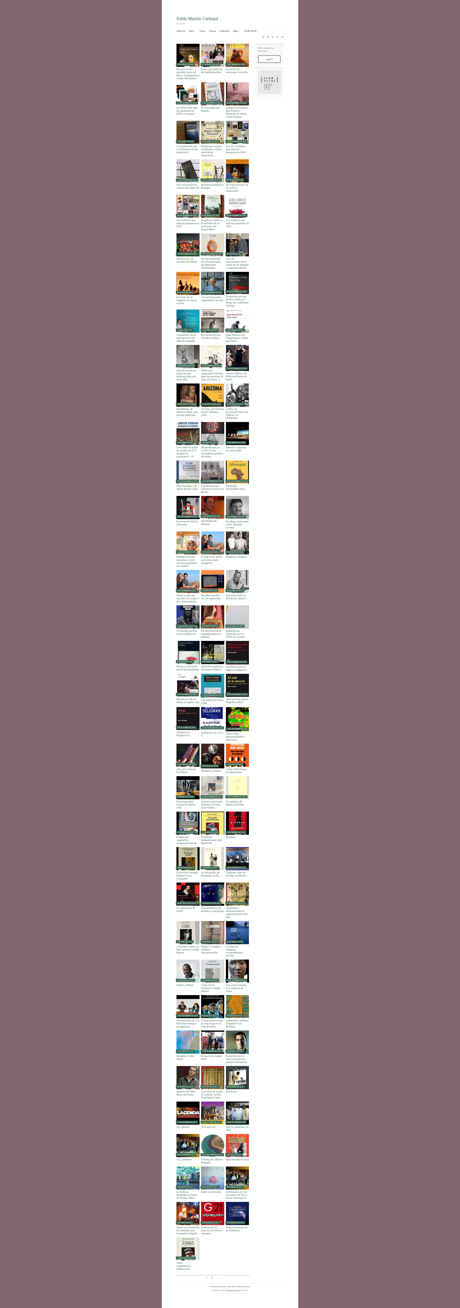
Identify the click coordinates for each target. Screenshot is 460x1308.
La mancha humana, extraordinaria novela (234, 951)
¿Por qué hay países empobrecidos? (237, 700)
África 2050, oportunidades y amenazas (235, 736)
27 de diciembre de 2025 (211, 103)
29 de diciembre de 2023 (187, 215)
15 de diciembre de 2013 (236, 980)
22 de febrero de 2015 (236, 832)
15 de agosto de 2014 (236, 903)
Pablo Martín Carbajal (197, 18)
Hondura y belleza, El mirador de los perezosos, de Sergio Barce (211, 224)
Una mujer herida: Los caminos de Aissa (236, 988)
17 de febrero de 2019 (211, 516)
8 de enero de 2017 (185, 662)
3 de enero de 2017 (210, 662)
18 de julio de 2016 (210, 766)
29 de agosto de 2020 (186, 404)
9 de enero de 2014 (210, 980)
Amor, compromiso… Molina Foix (184, 1265)
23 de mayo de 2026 (185, 64)
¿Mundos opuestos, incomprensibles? (212, 668)
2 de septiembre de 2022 (212, 254)
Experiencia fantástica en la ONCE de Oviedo (235, 634)
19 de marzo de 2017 (186, 626)
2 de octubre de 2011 (186, 1155)
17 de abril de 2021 (210, 330)
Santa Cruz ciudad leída (211, 1057)
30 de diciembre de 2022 (236, 215)
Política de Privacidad (218, 1286)
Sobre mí (180, 31)
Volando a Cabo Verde (185, 1057)
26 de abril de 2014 (235, 942)
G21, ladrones (184, 1159)
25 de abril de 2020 (185, 443)
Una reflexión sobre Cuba (212, 701)
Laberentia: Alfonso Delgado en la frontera (237, 1023)
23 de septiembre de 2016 (212, 728)
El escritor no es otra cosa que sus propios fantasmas (236, 1059)
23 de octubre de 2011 (211, 1122)
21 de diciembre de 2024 (187, 180)
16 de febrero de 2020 (236, 443)
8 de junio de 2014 (184, 942)
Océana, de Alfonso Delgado (212, 1161)
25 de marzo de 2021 (235, 330)
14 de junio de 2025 (185, 141)
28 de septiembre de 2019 (237, 481)
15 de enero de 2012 (235, 1087)
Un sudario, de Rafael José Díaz (235, 803)
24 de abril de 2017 (235, 591)
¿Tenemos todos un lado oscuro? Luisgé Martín (187, 949)
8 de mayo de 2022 (185, 292)
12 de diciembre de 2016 (236, 662)
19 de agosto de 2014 (211, 903)
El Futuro (231, 1091)
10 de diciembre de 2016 (187, 694)
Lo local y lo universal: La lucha (237, 70)
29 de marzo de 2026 (210, 64)
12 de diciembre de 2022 (187, 254)
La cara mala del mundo (210, 109)
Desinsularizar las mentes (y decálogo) (212, 909)
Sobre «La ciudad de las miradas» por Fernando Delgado (187, 1230)
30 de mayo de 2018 (235, 552)
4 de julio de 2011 (234, 1155)
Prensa (212, 31)
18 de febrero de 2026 (236, 64)
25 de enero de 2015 (185, 868)
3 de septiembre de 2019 (187, 517)
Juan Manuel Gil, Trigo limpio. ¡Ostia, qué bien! (237, 338)
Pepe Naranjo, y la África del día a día (187, 487)
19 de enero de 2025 (210, 141)
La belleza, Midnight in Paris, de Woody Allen (186, 1195)
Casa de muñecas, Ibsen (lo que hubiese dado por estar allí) (186, 375)
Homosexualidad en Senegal (212, 186)
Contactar (224, 31)
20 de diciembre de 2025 (236, 103)
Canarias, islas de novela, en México (236, 874)
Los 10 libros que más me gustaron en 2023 (187, 223)
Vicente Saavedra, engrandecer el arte (212, 298)
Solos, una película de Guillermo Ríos (211, 70)
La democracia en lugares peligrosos (236, 668)
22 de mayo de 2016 (185, 797)
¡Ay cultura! (183, 1127)
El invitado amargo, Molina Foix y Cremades (187, 875)
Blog (235, 31)
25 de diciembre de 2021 (211, 292)
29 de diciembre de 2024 (236, 141)
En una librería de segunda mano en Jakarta (211, 633)
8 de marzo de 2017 (210, 626)
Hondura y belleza (236, 556)
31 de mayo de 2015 (185, 832)
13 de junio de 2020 (235, 404)
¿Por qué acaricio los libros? (186, 770)
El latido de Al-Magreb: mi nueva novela (186, 300)
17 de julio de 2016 (234, 764)
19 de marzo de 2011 (235, 1223)
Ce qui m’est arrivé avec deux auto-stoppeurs (211, 559)
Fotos (202, 31)
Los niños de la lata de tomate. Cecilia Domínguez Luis (212, 1094)
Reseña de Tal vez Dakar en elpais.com (187, 700)
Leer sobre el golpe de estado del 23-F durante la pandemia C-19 (187, 452)
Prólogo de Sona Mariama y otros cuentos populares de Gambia (186, 561)
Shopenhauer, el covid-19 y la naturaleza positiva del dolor (212, 452)
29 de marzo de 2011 (210, 1223)
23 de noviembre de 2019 (187, 481)
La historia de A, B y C (212, 734)
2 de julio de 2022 (234, 254)
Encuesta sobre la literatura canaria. (236, 597)
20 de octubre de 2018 (186, 552)
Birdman (231, 837)
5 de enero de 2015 (210, 868)
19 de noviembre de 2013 (187, 1016)
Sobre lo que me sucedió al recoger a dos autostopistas (187, 598)
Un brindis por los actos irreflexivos (186, 632)
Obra (191, 31)
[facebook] (268, 37)
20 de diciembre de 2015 (211, 797)
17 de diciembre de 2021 (236, 292)
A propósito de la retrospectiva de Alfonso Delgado (186, 338)
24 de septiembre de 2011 (212, 1155)
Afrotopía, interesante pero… (236, 487)
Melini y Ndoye (185, 985)
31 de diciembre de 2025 (187, 103)
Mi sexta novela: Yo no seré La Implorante (237, 187)
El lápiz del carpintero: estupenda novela (186, 840)
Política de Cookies (243, 1286)
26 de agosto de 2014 (186, 903)
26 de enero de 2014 (185, 980)
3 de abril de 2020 (209, 443)
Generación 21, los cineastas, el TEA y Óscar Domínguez (236, 1195)
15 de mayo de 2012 (185, 1087)
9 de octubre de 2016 (186, 727)
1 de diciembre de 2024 (211, 180)
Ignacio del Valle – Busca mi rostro (186, 1093)
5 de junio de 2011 (184, 1187)
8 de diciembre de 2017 (186, 591)
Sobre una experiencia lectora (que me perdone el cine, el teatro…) (212, 375)
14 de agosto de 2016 (186, 764)
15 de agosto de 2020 (211, 404)
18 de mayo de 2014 (210, 942)
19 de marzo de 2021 (186, 366)
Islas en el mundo (211, 1191)
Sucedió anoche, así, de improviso (210, 597)
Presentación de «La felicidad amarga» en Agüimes (187, 1023)
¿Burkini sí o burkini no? (183, 734)
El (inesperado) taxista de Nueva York (186, 804)
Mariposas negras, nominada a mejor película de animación (211, 151)
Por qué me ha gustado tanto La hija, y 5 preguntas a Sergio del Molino (187, 73)
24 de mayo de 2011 (210, 1187)
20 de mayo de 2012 (235, 1051)
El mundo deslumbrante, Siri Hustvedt (211, 840)
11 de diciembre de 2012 (211, 1051)
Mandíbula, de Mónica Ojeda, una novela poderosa (187, 412)
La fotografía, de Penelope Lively (210, 874)
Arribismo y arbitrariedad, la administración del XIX (236, 912)
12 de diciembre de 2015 (236, 797)
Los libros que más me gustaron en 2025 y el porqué (187, 110)
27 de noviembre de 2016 (212, 695)
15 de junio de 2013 (185, 1051)
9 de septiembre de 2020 (237, 369)
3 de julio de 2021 (184, 330)
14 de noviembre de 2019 (212, 481)
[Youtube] (282, 37)
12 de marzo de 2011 (186, 1258)
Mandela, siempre (211, 770)
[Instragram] (277, 37)
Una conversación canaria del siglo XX (187, 186)
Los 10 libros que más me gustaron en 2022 (237, 223)
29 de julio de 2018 (210, 552)
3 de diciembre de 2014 (236, 868)
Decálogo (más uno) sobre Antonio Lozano (237, 524)
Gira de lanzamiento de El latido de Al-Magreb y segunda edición (237, 263)
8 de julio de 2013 (209, 1016)
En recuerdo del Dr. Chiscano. (187, 523)
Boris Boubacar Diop (237, 1159)
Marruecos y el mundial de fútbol (186, 260)
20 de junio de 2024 (235, 180)
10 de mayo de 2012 (210, 1087)
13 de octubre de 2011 (236, 1122)
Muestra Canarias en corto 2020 (236, 449)
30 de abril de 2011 (235, 1187)
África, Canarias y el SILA (237, 1128)
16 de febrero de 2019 (236, 517)
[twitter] (273, 37)
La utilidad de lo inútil (185, 909)
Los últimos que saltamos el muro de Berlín (212, 489)
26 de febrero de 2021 (211, 366)
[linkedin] (263, 37)
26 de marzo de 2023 (210, 215)
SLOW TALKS (250, 31)
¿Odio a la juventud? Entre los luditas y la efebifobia (237, 413)
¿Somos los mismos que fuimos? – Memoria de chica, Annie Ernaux (237, 112)
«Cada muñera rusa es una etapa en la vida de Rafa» (212, 1023)
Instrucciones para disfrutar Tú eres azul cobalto (211, 804)
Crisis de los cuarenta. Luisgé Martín (210, 988)
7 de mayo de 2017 (209, 591)
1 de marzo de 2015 (210, 832)
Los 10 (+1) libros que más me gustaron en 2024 (236, 149)
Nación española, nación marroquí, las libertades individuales (211, 263)
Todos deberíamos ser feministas (236, 770)
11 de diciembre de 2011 (187, 1122)
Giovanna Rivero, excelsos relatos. (211, 336)
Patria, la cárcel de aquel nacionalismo (187, 668)
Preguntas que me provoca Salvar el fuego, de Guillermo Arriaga (237, 301)
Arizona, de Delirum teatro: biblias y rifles (212, 412)
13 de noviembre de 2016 (237, 694)
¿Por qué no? (208, 1127)
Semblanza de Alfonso (209, 522)
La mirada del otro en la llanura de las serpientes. (187, 149)
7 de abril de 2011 (184, 1223)
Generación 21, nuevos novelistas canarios (211, 1230)
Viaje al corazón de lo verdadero (236, 1229)
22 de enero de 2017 (235, 626)
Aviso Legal (231, 1286)
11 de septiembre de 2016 (237, 729)
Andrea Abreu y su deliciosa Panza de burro (236, 376)
